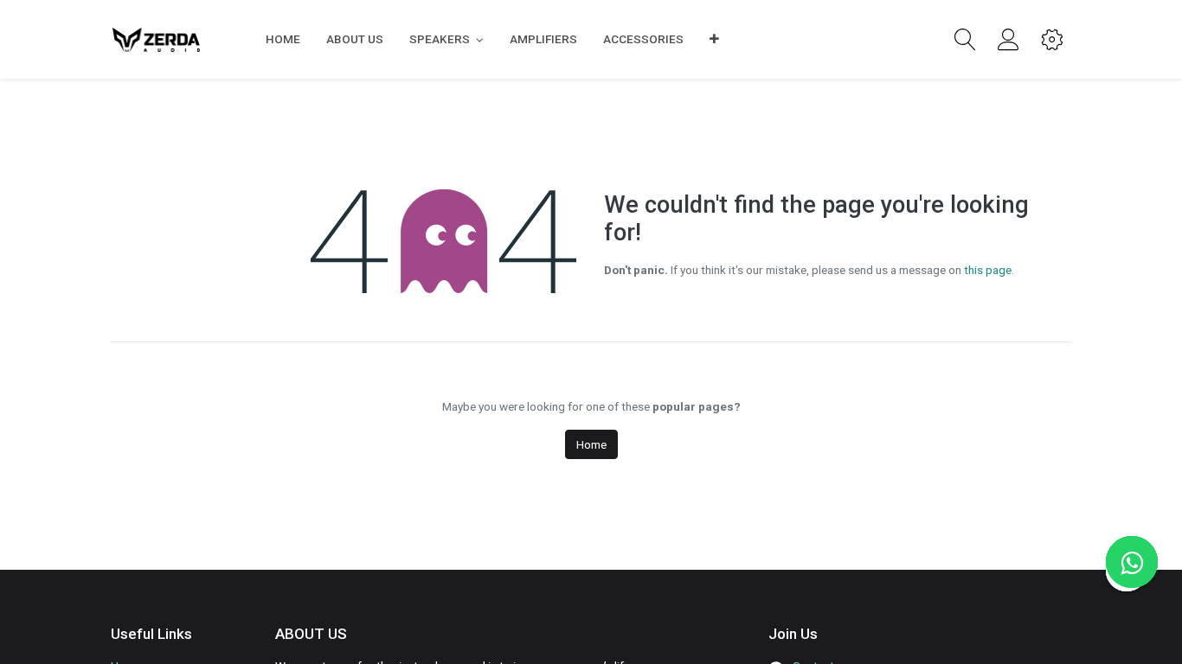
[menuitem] (283, 39)
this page (988, 270)
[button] (714, 39)
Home (591, 444)
